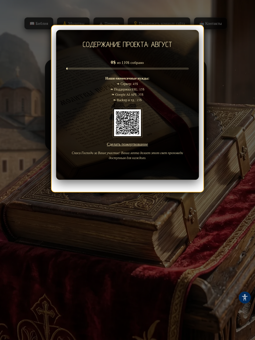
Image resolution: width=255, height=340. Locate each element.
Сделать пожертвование (127, 144)
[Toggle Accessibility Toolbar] (244, 297)
